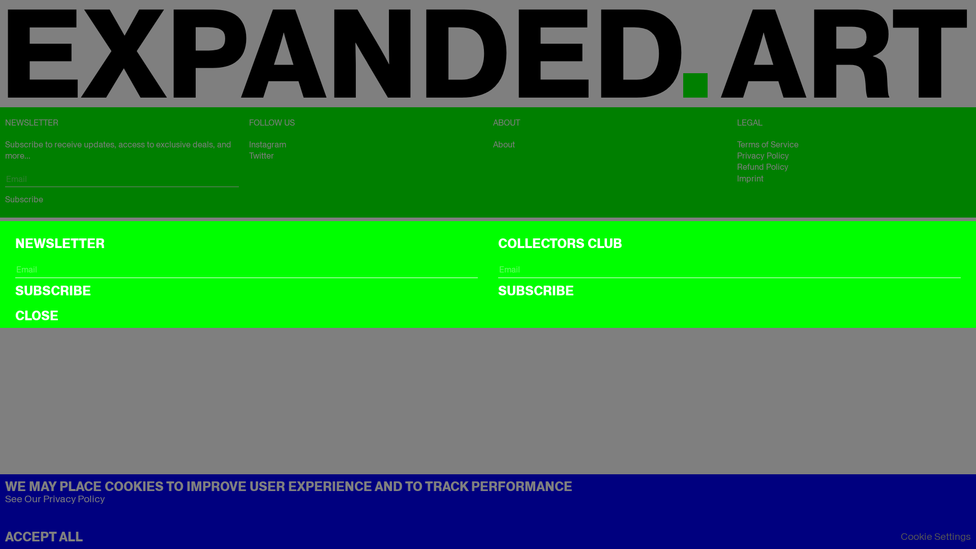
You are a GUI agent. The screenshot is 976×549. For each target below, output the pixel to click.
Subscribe (53, 290)
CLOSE (36, 316)
